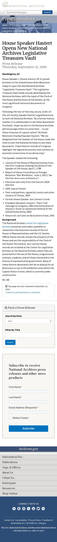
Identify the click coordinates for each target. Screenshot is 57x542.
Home (5, 25)
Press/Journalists (18, 25)
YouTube (33, 508)
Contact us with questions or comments (22, 292)
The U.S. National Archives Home (23, 5)
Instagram (24, 508)
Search (47, 12)
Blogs (38, 508)
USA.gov (42, 523)
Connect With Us (28, 503)
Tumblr (28, 508)
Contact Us (9, 520)
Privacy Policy (34, 520)
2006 (46, 25)
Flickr (43, 508)
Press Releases (35, 25)
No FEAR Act (31, 523)
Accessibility (21, 520)
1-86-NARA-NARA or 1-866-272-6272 (28, 530)
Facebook (14, 508)
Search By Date (13, 315)
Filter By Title (12, 329)
